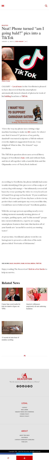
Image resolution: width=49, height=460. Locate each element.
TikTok (24, 96)
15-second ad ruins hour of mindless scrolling (10, 338)
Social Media (30, 263)
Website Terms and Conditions (24, 411)
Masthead (24, 437)
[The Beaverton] (24, 6)
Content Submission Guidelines (24, 439)
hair (23, 158)
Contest (24, 407)
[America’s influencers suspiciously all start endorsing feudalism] (36, 294)
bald (11, 263)
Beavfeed (5, 25)
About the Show (24, 435)
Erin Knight (19, 41)
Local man (17, 86)
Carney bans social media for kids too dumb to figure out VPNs (11, 306)
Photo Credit (6, 81)
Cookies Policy (24, 414)
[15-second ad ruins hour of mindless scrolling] (12, 327)
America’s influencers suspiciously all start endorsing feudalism (36, 306)
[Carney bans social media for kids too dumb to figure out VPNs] (12, 294)
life (29, 132)
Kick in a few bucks (37, 269)
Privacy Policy (24, 416)
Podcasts (24, 441)
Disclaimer (24, 409)
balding (8, 96)
